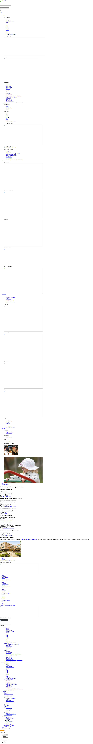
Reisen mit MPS (8, 648)
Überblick (7, 628)
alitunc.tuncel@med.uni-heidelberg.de (8, 528)
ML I (6, 639)
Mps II (7, 634)
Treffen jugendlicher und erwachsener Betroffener (13, 682)
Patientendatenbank (9, 658)
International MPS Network (10, 713)
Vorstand (7, 699)
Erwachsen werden (9, 646)
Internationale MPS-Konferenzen (11, 714)
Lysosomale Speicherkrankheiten (11, 642)
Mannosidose (8, 641)
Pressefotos (7, 709)
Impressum (3, 575)
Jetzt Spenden (6, 716)
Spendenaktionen (6, 720)
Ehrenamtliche (6, 692)
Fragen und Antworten (7, 726)
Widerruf (3, 578)
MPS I (7, 669)
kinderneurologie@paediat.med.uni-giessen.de (10, 506)
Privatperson (8, 723)
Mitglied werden (6, 705)
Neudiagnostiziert (6, 661)
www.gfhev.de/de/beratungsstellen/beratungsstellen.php (28, 539)
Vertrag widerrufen (4, 619)
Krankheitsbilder (6, 633)
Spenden (3, 428)
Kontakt (1, 12)
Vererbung (7, 629)
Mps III (7, 635)
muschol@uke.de (5, 513)
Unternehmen (6, 693)
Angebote (5, 650)
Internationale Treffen (9, 657)
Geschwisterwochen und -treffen (11, 683)
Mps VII (7, 638)
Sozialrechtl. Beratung (5, 484)
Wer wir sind (4, 294)
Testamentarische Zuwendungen (9, 725)
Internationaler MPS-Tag (9, 659)
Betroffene (3, 15)
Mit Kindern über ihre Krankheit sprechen (12, 644)
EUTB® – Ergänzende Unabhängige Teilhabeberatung (14, 660)
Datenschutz (4, 576)
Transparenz (6, 706)
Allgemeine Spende (9, 717)
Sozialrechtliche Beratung (6, 728)
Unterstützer (4, 160)
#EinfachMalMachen (9, 722)
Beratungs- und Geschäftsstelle (10, 698)
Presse (5, 707)
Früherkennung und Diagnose (8, 689)
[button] (46, 14)
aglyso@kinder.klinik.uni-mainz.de (8, 535)
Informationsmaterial (9, 652)
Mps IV (7, 636)
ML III (7, 676)
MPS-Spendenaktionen (9, 721)
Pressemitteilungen (9, 708)
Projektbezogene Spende (9, 718)
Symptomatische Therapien (10, 631)
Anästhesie (7, 632)
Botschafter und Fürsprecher (8, 694)
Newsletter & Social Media (8, 715)
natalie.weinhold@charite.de (7, 496)
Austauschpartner (8, 700)
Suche (1, 6)
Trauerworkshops (8, 656)
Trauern (7, 649)
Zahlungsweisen (4, 592)
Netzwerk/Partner (6, 712)
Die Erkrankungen (7, 627)
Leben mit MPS (6, 643)
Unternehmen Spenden (9, 724)
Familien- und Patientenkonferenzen (11, 655)
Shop (3, 483)
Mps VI (7, 637)
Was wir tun (6, 704)
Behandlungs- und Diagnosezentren (9, 690)
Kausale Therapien (9, 630)
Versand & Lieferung (5, 577)
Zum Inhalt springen (3, 0)
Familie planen (8, 645)
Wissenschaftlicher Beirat (10, 701)
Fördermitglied (8, 719)
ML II (7, 675)
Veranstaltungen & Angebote (8, 679)
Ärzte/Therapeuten (5, 662)
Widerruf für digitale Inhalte (6, 586)
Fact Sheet (7, 711)
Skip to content (2, 729)
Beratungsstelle (8, 651)
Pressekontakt (8, 710)
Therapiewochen (8, 653)
